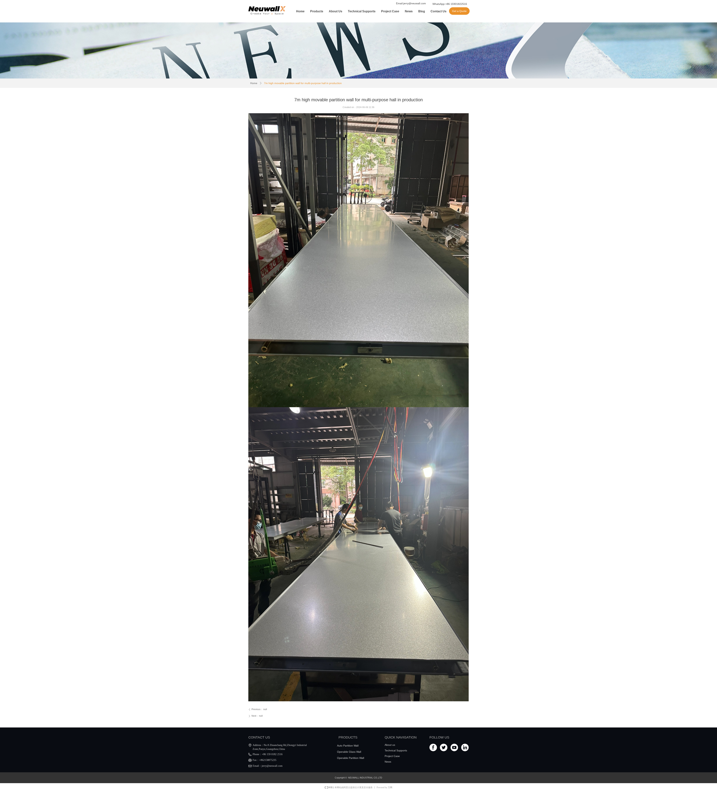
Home (253, 83)
